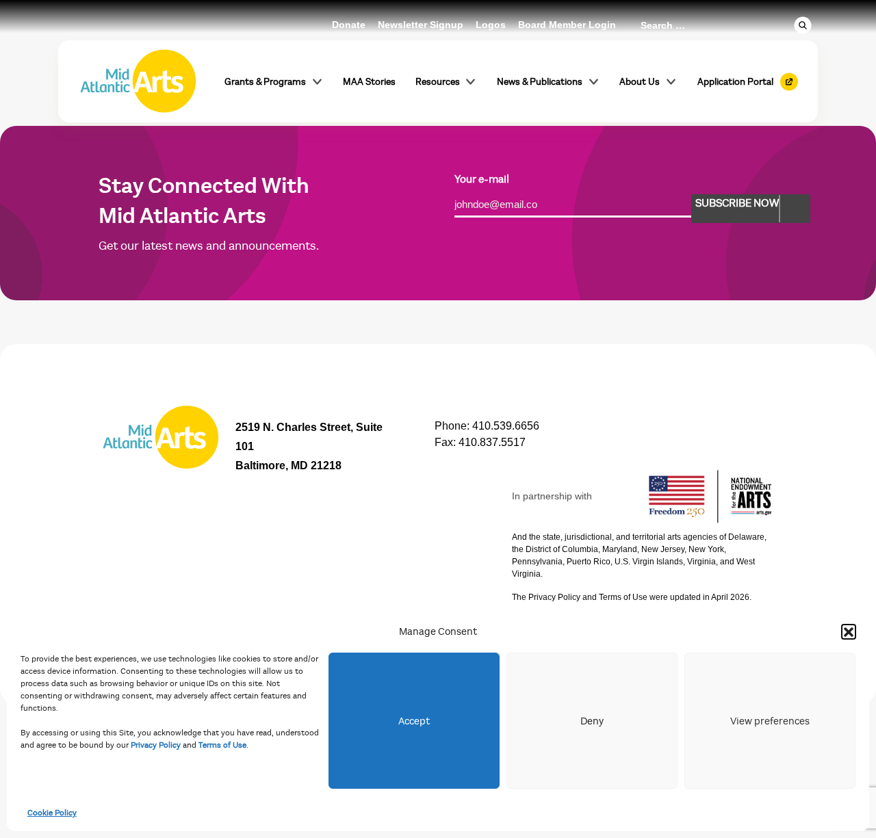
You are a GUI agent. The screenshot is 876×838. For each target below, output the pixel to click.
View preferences (770, 721)
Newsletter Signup (420, 24)
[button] (848, 631)
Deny (592, 721)
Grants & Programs (265, 82)
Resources (437, 82)
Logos (491, 24)
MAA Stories (369, 82)
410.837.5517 (492, 442)
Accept (414, 721)
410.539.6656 (505, 426)
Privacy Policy (156, 745)
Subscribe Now (737, 203)
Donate (348, 24)
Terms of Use (222, 745)
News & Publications (539, 82)
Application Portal (735, 82)
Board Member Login (567, 24)
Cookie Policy (52, 812)
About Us (639, 82)
